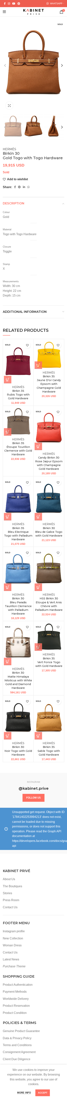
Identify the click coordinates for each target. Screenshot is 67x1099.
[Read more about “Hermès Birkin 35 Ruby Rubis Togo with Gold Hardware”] (7, 379)
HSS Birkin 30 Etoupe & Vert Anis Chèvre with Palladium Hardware (49, 602)
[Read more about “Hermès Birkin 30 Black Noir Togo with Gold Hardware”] (7, 735)
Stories (7, 893)
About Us (9, 879)
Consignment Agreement (19, 1052)
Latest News (11, 959)
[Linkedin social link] (24, 187)
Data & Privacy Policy (17, 1038)
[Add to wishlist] (27, 345)
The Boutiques (12, 886)
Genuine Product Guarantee (21, 1031)
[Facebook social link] (5, 3)
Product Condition (15, 1012)
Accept (42, 1092)
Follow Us (33, 797)
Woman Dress (12, 945)
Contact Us (10, 907)
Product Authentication (18, 984)
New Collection (13, 938)
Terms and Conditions (17, 1045)
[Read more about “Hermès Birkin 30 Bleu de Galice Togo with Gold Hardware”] (38, 516)
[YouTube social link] (13, 3)
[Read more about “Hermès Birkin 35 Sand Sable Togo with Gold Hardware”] (38, 735)
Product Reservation (16, 1005)
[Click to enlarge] (9, 105)
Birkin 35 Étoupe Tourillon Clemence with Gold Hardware (18, 447)
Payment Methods (15, 991)
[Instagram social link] (9, 3)
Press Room (11, 900)
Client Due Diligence (16, 1059)
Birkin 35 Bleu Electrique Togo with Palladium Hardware (18, 531)
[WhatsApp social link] (28, 187)
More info (24, 1092)
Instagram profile (14, 931)
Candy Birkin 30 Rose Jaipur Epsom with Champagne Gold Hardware (49, 461)
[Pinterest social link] (18, 3)
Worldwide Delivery (16, 998)
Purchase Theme (14, 966)
